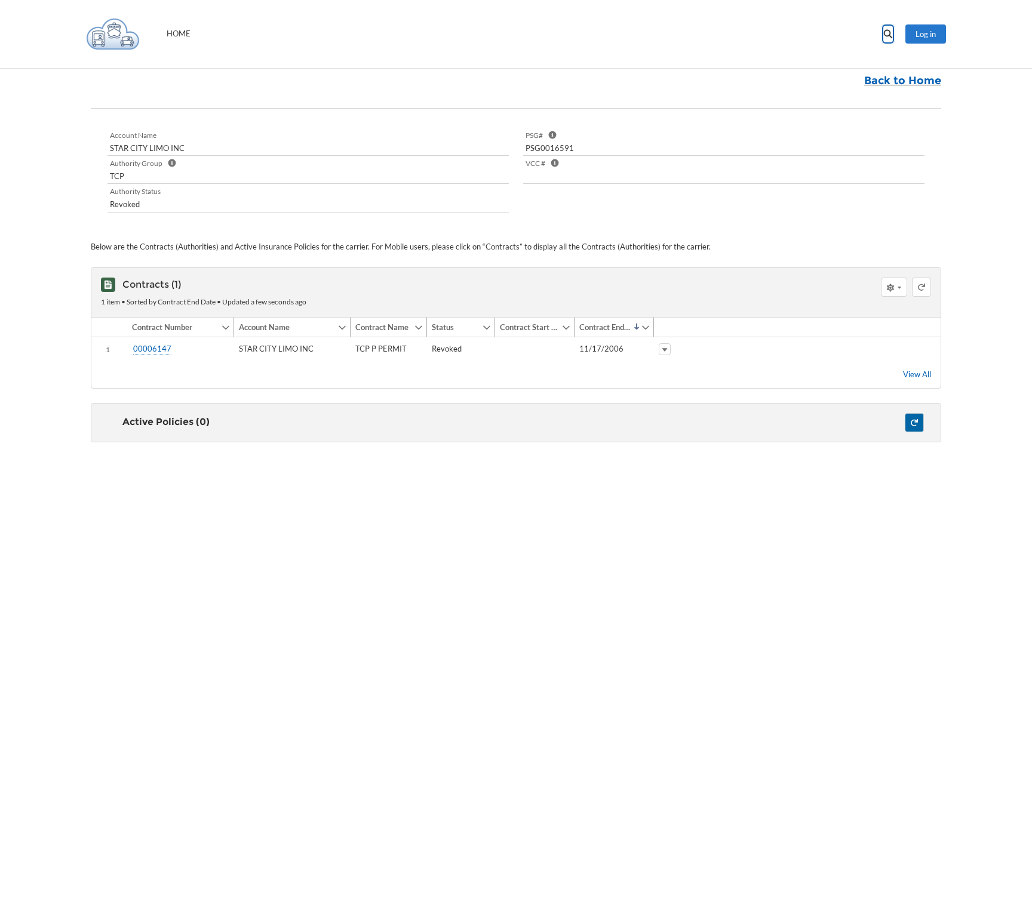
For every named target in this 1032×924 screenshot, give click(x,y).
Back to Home (902, 80)
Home (179, 33)
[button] (174, 327)
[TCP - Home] (113, 34)
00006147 (152, 348)
